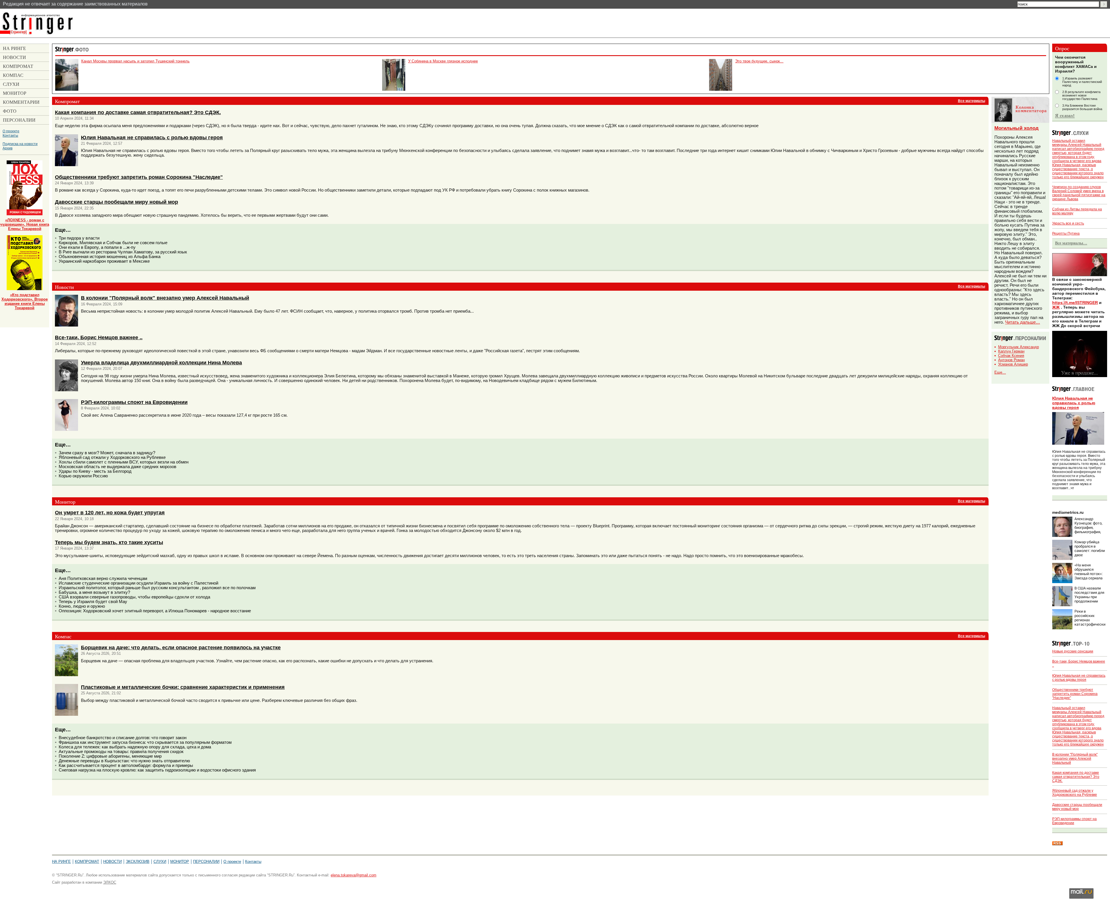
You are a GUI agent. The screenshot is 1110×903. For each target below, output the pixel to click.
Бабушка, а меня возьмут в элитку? (94, 592)
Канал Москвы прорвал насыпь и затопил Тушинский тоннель (135, 61)
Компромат (87, 861)
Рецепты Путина (1066, 233)
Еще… (1000, 372)
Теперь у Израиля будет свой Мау (93, 601)
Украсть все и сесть (1068, 223)
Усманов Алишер (1013, 364)
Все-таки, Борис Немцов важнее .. (99, 337)
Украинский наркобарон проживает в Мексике (104, 261)
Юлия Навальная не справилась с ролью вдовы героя (152, 137)
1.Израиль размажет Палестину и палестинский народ (1082, 82)
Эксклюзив (137, 861)
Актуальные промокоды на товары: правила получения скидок (121, 751)
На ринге (61, 861)
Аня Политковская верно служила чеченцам (103, 578)
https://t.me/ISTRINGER (1075, 302)
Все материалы (971, 101)
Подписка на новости (20, 144)
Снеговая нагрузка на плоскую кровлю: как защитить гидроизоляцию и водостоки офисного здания (157, 770)
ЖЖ (1056, 307)
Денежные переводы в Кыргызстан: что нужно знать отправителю (124, 761)
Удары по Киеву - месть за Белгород (95, 471)
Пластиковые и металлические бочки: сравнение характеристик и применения (183, 687)
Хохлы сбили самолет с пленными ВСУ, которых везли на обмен (123, 462)
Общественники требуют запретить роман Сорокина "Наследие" (139, 177)
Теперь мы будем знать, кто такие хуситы (109, 542)
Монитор (179, 861)
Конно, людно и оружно (82, 606)
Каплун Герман (1011, 351)
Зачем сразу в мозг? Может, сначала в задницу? (107, 452)
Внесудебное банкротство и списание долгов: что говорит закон (122, 737)
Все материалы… (1071, 243)
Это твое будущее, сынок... (759, 61)
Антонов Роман (1011, 360)
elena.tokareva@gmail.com (353, 875)
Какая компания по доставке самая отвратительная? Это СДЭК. (138, 112)
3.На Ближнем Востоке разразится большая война (1082, 107)
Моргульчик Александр (1018, 347)
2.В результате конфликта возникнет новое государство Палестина (1081, 95)
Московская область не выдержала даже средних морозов (117, 466)
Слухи (159, 861)
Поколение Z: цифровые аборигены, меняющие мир (110, 756)
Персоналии (206, 861)
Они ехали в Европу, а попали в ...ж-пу (97, 247)
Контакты (10, 135)
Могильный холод (1016, 128)
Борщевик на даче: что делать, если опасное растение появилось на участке (181, 647)
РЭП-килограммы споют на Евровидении (134, 402)
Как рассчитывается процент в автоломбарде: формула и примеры (126, 765)
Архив (7, 148)
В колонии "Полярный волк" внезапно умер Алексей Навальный (165, 298)
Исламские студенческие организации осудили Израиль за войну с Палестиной (138, 583)
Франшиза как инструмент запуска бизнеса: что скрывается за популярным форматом (145, 742)
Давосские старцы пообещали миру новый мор (116, 202)
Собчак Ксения (1011, 355)
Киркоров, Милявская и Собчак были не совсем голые (113, 242)
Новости (112, 861)
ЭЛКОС (109, 882)
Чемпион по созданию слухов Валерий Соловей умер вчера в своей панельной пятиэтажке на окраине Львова (1078, 193)
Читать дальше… (1022, 322)
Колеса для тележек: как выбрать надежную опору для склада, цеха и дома (135, 747)
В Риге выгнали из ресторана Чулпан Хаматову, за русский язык (123, 252)
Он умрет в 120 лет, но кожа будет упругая (110, 512)
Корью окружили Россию (83, 476)
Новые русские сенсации (1072, 651)
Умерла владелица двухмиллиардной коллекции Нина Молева (161, 362)
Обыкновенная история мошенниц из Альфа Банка (109, 256)
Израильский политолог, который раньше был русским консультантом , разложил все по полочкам (157, 587)
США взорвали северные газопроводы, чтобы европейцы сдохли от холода (134, 597)
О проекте (11, 131)
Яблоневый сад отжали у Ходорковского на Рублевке (112, 457)
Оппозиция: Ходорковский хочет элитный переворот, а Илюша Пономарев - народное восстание (155, 611)
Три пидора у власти (79, 238)
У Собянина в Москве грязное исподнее (443, 61)
